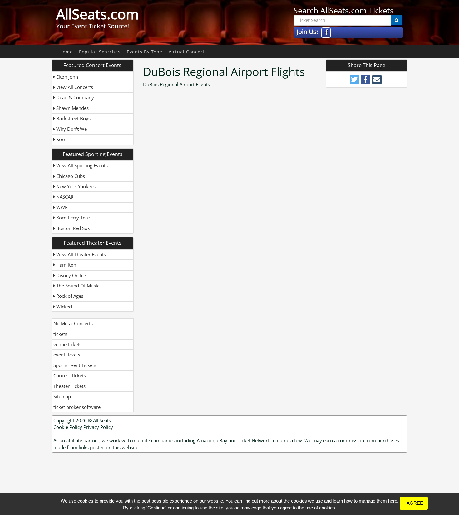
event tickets (66, 354)
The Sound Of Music (77, 285)
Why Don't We (71, 129)
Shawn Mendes (72, 108)
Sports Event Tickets (74, 365)
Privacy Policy (98, 427)
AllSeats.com (97, 14)
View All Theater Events (80, 254)
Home (66, 52)
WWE (61, 207)
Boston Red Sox (72, 228)
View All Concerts (74, 87)
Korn (61, 139)
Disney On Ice (70, 275)
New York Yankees (75, 186)
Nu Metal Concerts (73, 323)
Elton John (66, 77)
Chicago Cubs (70, 176)
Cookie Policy (67, 427)
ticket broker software (77, 407)
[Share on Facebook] (365, 79)
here (392, 500)
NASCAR (64, 197)
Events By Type (144, 52)
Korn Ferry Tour (72, 217)
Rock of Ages (69, 296)
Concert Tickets (69, 375)
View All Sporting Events (81, 165)
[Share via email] (377, 79)
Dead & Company (74, 97)
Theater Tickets (69, 386)
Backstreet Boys (73, 118)
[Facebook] (326, 32)
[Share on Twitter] (354, 79)
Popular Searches (100, 52)
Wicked (63, 306)
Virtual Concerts (188, 52)
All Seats (102, 420)
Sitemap (62, 396)
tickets (60, 334)
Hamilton (65, 265)
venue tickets (67, 344)
